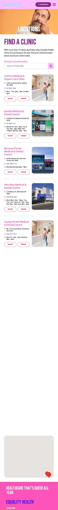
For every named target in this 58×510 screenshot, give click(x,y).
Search (51, 66)
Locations (10, 508)
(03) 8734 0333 (11, 197)
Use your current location (16, 61)
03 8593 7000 (11, 88)
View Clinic (10, 98)
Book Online (23, 98)
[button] (49, 475)
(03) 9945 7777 (11, 164)
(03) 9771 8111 (11, 234)
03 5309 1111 (11, 123)
